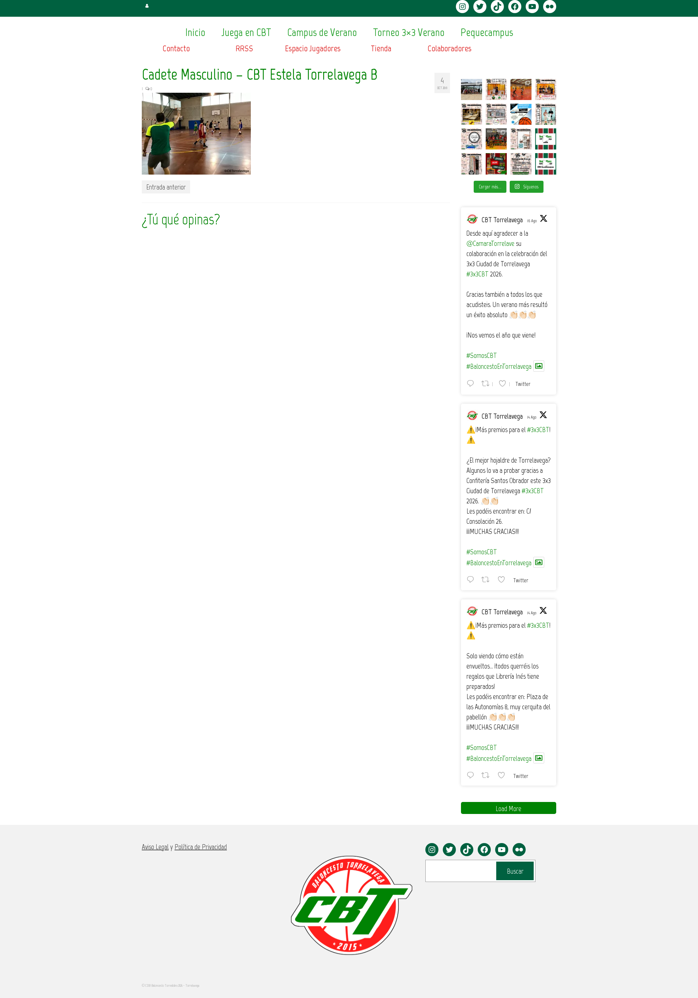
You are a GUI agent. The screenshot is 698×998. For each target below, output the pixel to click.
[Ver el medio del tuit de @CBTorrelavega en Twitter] (538, 366)
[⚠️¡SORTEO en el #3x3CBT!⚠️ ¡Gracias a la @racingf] (545, 114)
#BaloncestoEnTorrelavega (498, 366)
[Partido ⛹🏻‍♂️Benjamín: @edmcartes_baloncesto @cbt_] (545, 163)
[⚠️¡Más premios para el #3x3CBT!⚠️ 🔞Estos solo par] (471, 163)
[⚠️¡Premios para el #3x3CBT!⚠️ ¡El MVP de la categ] (520, 138)
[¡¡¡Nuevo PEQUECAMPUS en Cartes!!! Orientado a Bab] (520, 114)
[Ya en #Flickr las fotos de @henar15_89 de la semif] (496, 138)
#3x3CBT (477, 274)
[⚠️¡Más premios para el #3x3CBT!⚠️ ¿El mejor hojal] (471, 114)
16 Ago (532, 220)
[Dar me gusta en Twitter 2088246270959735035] (504, 579)
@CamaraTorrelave (490, 243)
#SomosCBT (481, 355)
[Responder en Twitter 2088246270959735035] (472, 579)
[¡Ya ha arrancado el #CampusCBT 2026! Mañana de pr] (520, 89)
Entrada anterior (166, 187)
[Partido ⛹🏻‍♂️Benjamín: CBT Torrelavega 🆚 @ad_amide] (545, 138)
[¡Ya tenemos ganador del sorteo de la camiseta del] (496, 89)
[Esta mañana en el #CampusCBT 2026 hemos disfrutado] (471, 89)
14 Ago (531, 417)
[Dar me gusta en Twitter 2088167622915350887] (504, 775)
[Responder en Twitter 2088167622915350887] (472, 775)
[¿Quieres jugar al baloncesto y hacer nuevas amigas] (496, 163)
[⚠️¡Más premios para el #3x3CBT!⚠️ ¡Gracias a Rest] (471, 138)
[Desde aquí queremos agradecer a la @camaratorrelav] (545, 89)
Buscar (515, 871)
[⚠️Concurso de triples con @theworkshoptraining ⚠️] (520, 163)
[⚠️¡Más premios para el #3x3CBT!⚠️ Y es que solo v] (496, 114)
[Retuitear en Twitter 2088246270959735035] (488, 579)
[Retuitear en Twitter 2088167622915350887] (488, 775)
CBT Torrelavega (502, 219)
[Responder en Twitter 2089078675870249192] (472, 383)
